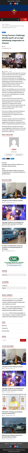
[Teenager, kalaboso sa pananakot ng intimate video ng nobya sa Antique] (14, 212)
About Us (4, 325)
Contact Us (5, 328)
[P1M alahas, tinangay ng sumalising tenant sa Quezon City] (14, 402)
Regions (3, 32)
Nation (4, 431)
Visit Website (9, 154)
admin (4, 46)
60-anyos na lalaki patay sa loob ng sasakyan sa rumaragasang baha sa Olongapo (12, 247)
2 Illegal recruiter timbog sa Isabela (12, 200)
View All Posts (19, 154)
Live (25, 19)
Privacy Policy (5, 331)
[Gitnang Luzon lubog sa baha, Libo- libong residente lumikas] (14, 425)
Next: (13, 171)
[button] (2, 19)
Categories (4, 285)
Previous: (13, 164)
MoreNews (10, 451)
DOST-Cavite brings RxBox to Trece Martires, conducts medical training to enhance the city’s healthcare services (13, 308)
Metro (4, 408)
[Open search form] (18, 19)
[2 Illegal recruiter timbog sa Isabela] (14, 191)
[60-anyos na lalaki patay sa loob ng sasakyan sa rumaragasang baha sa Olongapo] (14, 236)
